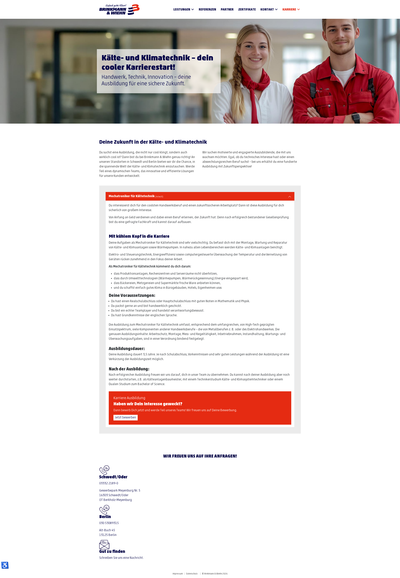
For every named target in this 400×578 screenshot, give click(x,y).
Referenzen (207, 9)
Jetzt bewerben (125, 417)
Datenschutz (192, 574)
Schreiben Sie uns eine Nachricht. (121, 558)
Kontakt (267, 9)
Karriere (289, 9)
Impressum (178, 574)
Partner (227, 9)
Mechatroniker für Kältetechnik (136, 196)
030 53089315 (109, 523)
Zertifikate (247, 9)
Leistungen (181, 9)
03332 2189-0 (108, 483)
